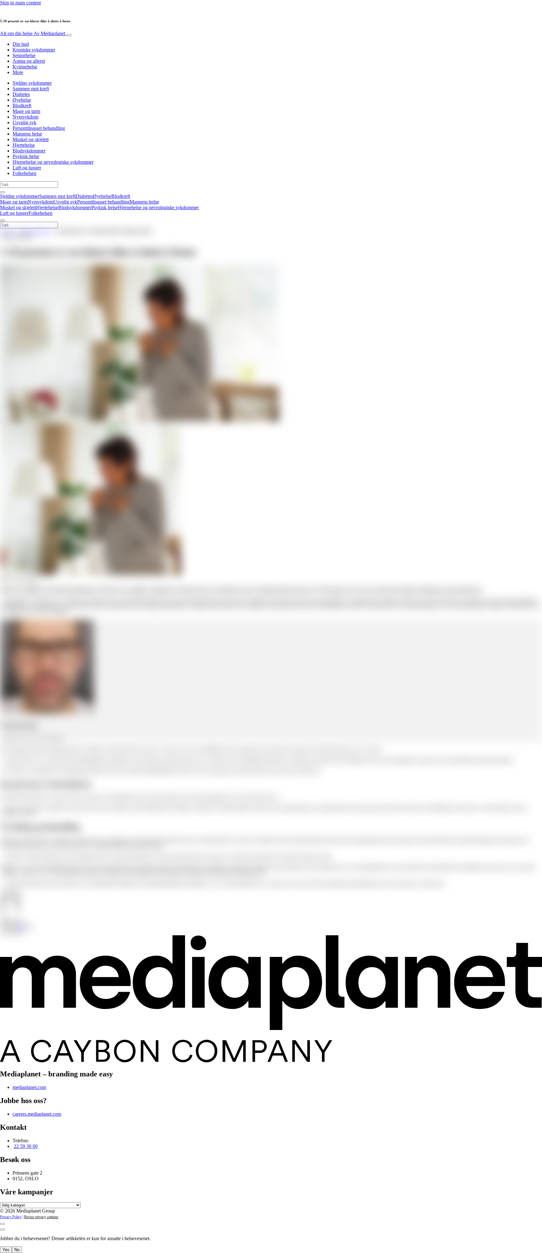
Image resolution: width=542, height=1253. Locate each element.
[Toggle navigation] (69, 35)
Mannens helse (27, 133)
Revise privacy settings (41, 1217)
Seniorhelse (24, 55)
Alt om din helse (32, 33)
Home (6, 231)
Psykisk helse (26, 156)
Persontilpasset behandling (39, 128)
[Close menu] (2, 220)
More (18, 72)
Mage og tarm (26, 111)
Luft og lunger (27, 167)
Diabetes (21, 94)
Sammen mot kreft (31, 88)
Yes (6, 1249)
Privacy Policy (11, 1217)
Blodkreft (22, 105)
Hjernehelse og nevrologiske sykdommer (53, 162)
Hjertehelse (24, 145)
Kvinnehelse (25, 66)
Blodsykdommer (29, 150)
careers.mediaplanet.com (37, 1114)
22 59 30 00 (26, 1146)
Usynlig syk (24, 122)
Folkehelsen (24, 173)
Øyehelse (22, 100)
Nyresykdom (25, 116)
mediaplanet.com (29, 1087)
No (16, 1249)
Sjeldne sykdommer (32, 83)
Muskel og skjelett (31, 139)
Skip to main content (20, 2)
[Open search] (2, 192)
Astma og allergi (29, 61)
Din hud (21, 44)
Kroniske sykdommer (34, 49)
